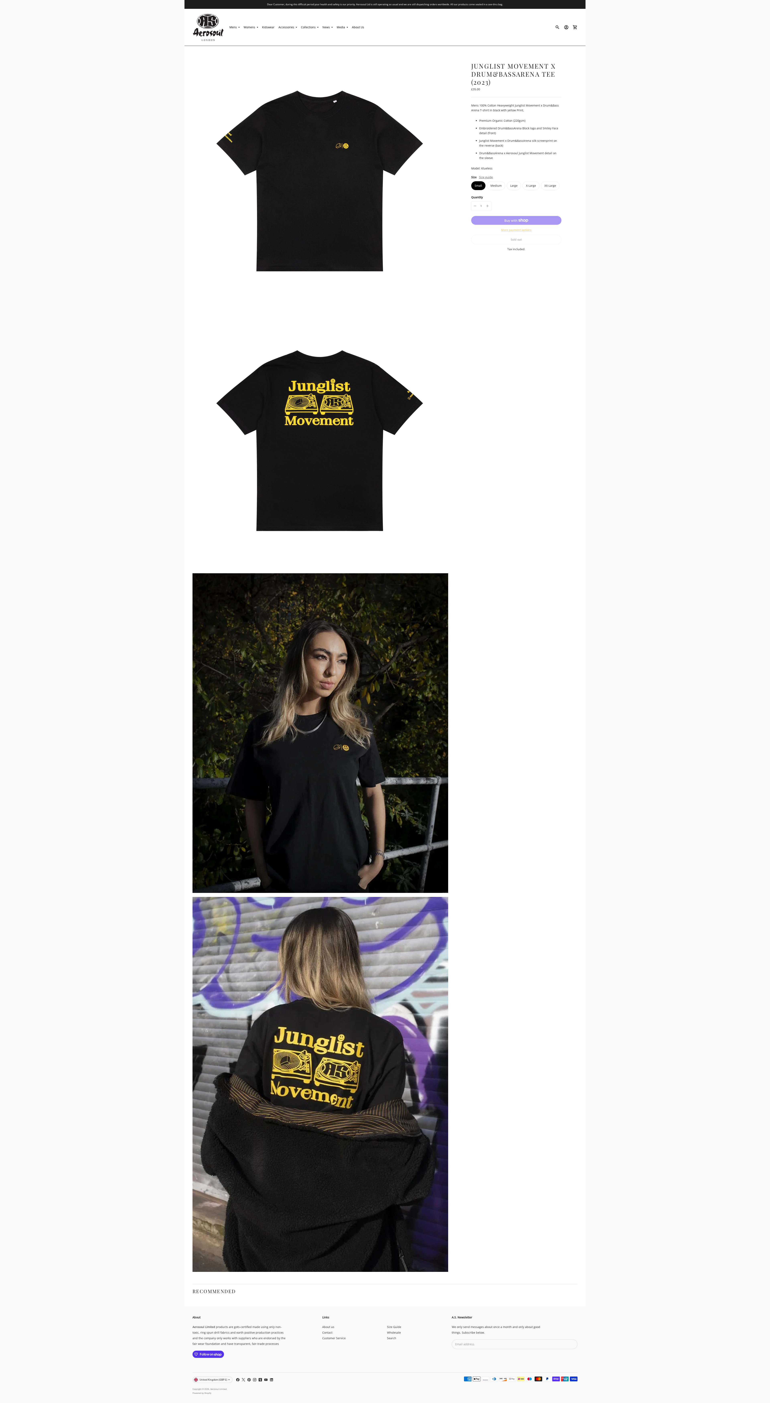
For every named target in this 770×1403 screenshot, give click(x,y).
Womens (249, 27)
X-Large (531, 185)
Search (391, 1338)
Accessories (286, 27)
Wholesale (394, 1332)
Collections (308, 27)
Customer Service (334, 1338)
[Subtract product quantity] (475, 206)
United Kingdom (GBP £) (213, 1379)
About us (328, 1327)
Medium (496, 185)
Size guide (486, 177)
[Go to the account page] (566, 27)
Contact (327, 1332)
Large (514, 185)
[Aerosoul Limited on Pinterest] (249, 1380)
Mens (233, 27)
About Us (358, 27)
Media (341, 27)
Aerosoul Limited (218, 1389)
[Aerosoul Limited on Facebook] (238, 1380)
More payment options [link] (516, 230)
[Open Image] (320, 182)
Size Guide (394, 1327)
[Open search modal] (557, 27)
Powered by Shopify (201, 1393)
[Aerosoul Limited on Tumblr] (260, 1380)
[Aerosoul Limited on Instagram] (255, 1380)
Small (478, 185)
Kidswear (268, 27)
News (326, 27)
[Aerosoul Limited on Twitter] (243, 1380)
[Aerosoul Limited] (208, 27)
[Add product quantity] (487, 206)
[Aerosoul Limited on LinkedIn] (272, 1380)
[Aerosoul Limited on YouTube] (266, 1380)
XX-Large (550, 185)
